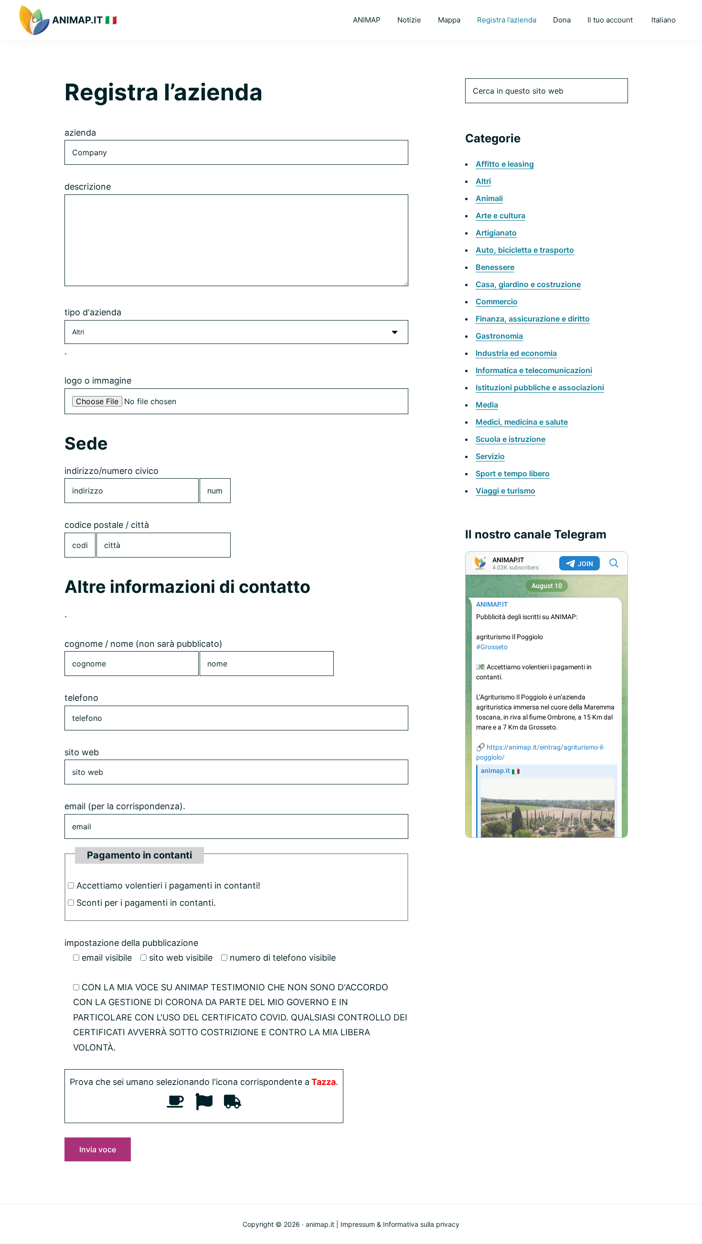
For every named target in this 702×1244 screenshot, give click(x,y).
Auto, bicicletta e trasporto (525, 250)
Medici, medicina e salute (522, 422)
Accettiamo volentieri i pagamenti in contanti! (168, 885)
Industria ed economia (516, 353)
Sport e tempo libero (513, 473)
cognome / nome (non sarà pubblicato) (143, 644)
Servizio (490, 456)
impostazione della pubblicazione (131, 943)
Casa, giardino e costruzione (528, 284)
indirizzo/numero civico (111, 471)
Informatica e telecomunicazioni (534, 370)
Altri (483, 181)
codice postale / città (106, 525)
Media (487, 404)
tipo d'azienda (92, 312)
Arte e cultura (500, 215)
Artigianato (496, 232)
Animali (489, 198)
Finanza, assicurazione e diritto (533, 318)
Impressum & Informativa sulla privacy (399, 1224)
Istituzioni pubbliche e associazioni (540, 387)
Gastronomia (499, 336)
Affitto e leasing (505, 164)
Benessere (495, 267)
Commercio (497, 301)
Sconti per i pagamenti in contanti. (146, 903)
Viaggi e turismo (505, 490)
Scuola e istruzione (510, 439)
